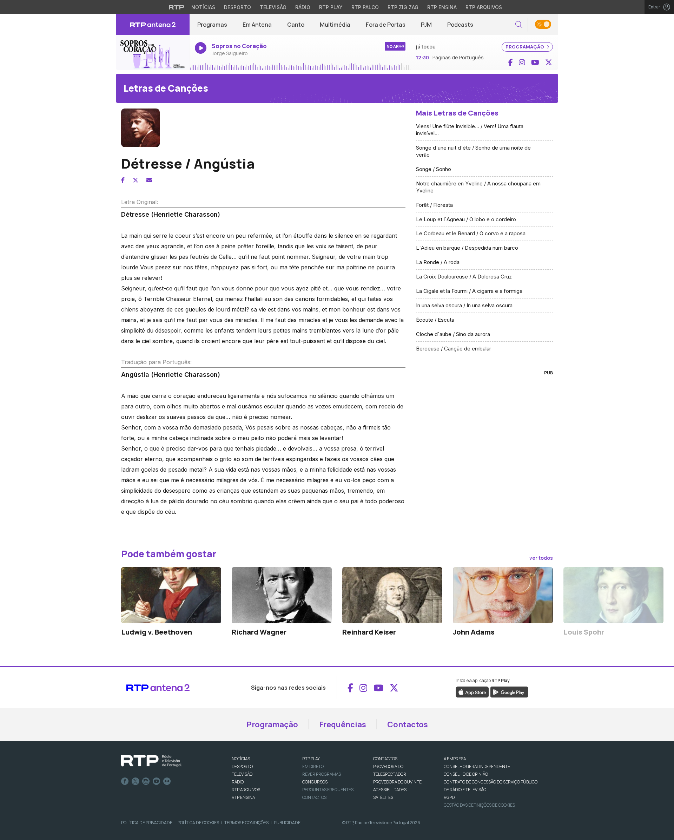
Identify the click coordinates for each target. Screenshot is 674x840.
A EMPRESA (455, 759)
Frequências (342, 724)
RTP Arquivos (483, 7)
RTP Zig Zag (403, 7)
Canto (295, 24)
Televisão (273, 7)
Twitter (135, 781)
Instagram (146, 781)
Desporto (237, 7)
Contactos (407, 724)
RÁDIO (238, 782)
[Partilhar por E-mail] (149, 180)
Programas (212, 24)
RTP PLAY (311, 759)
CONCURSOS (315, 782)
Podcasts (460, 24)
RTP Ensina (442, 7)
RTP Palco (365, 7)
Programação (272, 724)
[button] (518, 25)
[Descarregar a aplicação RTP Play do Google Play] (509, 692)
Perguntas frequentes (327, 790)
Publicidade (287, 823)
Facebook (125, 781)
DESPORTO (242, 766)
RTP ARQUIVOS (246, 790)
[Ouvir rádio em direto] (153, 52)
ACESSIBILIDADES (390, 790)
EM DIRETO (313, 766)
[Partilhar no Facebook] (123, 180)
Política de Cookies (198, 823)
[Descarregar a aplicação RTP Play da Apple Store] (472, 692)
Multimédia (335, 24)
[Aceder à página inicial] (153, 24)
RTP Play (331, 7)
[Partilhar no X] (135, 180)
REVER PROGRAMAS (321, 774)
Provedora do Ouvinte (397, 782)
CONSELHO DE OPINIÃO (466, 774)
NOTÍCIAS (241, 759)
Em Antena (257, 24)
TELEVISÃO (242, 774)
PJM (426, 24)
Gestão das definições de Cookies (479, 805)
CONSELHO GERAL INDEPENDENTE (477, 766)
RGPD (449, 797)
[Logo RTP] (151, 761)
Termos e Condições (246, 823)
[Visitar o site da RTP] (176, 7)
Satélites (383, 797)
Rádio (302, 7)
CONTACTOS (385, 759)
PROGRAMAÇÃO (525, 47)
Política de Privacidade (146, 823)
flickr (167, 781)
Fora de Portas (385, 24)
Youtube (156, 781)
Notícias (203, 7)
